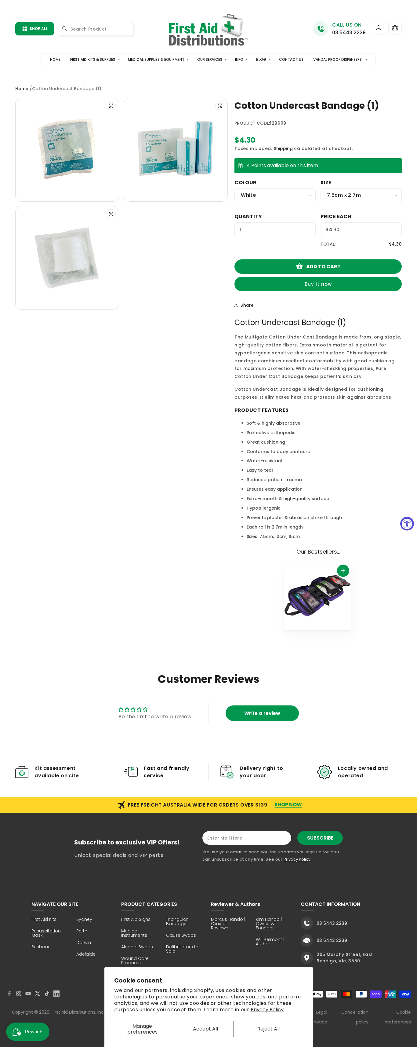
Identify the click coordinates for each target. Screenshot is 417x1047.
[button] (395, 28)
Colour (245, 182)
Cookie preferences (398, 1017)
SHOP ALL (39, 28)
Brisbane (41, 947)
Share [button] (247, 305)
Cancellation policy (354, 1017)
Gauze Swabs (181, 935)
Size (326, 182)
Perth (81, 931)
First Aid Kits (43, 919)
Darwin (83, 943)
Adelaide (86, 954)
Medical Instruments (134, 933)
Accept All (205, 1028)
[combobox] (96, 29)
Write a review (262, 713)
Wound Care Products (135, 961)
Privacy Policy (267, 1009)
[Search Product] (64, 28)
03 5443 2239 (349, 32)
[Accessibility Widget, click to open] (407, 523)
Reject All (268, 1028)
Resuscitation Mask (46, 933)
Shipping (283, 148)
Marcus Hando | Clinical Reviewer (228, 924)
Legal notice (320, 1017)
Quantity (248, 216)
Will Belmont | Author (270, 942)
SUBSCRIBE (320, 837)
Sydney (84, 919)
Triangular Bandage (177, 922)
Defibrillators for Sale (183, 949)
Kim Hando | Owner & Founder (269, 924)
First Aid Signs (135, 919)
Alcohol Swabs (137, 947)
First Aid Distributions (73, 1012)
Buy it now (318, 284)
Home (21, 89)
